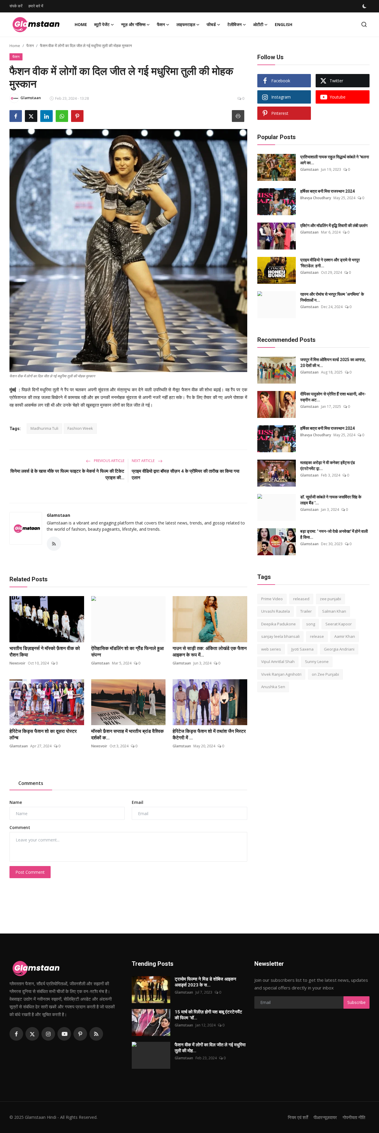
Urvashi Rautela (275, 611)
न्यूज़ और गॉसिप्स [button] (133, 24)
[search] (364, 24)
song (310, 624)
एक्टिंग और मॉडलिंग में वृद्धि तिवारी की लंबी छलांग (333, 225)
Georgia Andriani (339, 649)
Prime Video (272, 598)
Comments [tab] (30, 783)
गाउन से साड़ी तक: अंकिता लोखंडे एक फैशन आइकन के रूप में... (210, 652)
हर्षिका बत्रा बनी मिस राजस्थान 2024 (327, 191)
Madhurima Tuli (44, 428)
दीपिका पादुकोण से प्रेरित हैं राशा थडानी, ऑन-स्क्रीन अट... (333, 397)
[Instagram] (48, 1034)
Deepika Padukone (278, 624)
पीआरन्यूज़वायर (325, 1117)
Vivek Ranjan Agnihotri (281, 674)
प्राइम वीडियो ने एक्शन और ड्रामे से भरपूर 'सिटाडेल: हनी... (330, 263)
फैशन (30, 45)
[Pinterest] (80, 1034)
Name (15, 802)
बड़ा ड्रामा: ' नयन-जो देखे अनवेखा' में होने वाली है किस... (334, 534)
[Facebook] (16, 1034)
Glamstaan (58, 515)
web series (271, 649)
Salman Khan (334, 611)
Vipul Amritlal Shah (278, 661)
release (317, 636)
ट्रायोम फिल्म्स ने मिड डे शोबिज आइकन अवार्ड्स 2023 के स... (205, 982)
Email (137, 802)
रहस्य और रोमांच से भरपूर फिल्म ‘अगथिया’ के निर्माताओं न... (332, 297)
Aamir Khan (344, 636)
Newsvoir (17, 663)
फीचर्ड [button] (211, 24)
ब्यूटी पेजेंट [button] (102, 24)
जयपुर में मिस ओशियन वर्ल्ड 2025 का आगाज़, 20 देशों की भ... (333, 362)
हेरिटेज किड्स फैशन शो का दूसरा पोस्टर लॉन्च (43, 734)
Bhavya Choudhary (315, 197)
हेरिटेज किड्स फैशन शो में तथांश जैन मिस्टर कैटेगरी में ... (209, 734)
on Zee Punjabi (325, 674)
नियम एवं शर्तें (298, 1117)
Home (81, 24)
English (283, 24)
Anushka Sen (273, 687)
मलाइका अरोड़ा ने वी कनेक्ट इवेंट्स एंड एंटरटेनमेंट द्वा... (327, 465)
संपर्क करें (16, 6)
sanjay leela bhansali (280, 636)
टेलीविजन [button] (234, 24)
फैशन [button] (161, 24)
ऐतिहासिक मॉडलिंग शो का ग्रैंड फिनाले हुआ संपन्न (127, 652)
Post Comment (30, 872)
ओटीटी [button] (258, 24)
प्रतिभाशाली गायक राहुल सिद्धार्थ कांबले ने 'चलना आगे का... (334, 159)
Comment (19, 827)
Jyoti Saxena (302, 649)
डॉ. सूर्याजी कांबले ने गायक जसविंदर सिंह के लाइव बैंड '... (330, 500)
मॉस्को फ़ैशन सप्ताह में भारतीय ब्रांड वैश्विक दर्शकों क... (127, 734)
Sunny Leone (317, 661)
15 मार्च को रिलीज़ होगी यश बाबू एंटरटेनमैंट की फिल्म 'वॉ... (208, 1015)
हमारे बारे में (35, 6)
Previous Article (108, 460)
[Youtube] (64, 1034)
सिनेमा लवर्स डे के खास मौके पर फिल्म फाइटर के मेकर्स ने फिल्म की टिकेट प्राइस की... (67, 474)
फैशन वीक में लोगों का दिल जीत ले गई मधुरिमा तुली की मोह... (210, 1047)
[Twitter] (32, 1034)
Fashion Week (80, 428)
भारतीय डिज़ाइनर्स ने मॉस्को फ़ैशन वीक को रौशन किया (44, 652)
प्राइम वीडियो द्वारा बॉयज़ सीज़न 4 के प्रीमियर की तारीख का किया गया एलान (185, 474)
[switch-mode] (365, 6)
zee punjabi (330, 598)
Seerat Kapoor (338, 624)
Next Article (143, 460)
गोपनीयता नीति (354, 1117)
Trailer (306, 611)
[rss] (96, 1034)
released (301, 598)
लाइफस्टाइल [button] (185, 24)
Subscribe (356, 1002)
